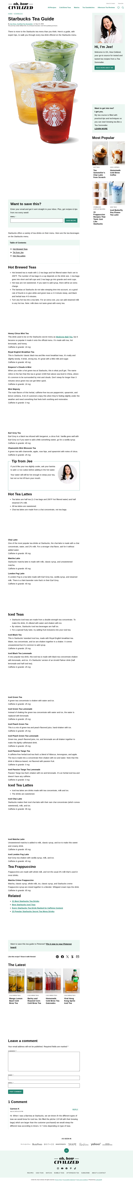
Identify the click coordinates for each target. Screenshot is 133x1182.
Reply (75, 1109)
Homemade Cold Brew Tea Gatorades (52, 1000)
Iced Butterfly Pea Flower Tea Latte (116, 212)
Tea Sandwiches (88, 7)
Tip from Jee (18, 252)
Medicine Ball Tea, (64, 337)
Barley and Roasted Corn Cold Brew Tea (34, 1000)
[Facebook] (66, 1168)
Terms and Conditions (82, 1179)
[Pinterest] (71, 1168)
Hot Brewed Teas (20, 249)
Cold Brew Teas (65, 7)
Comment (12, 1051)
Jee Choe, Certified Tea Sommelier (21, 24)
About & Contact (110, 3)
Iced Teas (40, 1173)
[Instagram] (58, 1168)
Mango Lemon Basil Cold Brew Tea (15, 1000)
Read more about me (104, 67)
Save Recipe (71, 220)
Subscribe (120, 3)
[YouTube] (62, 1168)
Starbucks (18, 13)
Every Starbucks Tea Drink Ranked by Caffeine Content (37, 908)
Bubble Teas (59, 1173)
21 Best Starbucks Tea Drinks (25, 901)
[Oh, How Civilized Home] (20, 5)
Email (13, 216)
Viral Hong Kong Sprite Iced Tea (69, 1000)
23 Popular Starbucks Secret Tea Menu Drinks (33, 911)
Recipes (30, 1173)
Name (10, 1075)
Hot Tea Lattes (19, 256)
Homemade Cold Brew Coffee (115, 172)
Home (10, 13)
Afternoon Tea (72, 1173)
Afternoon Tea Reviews (106, 7)
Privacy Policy (58, 1179)
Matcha (76, 7)
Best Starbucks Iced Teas (23, 905)
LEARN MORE (101, 129)
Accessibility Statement (69, 1179)
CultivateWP (99, 1179)
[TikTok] (75, 1168)
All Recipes (52, 7)
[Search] (123, 7)
